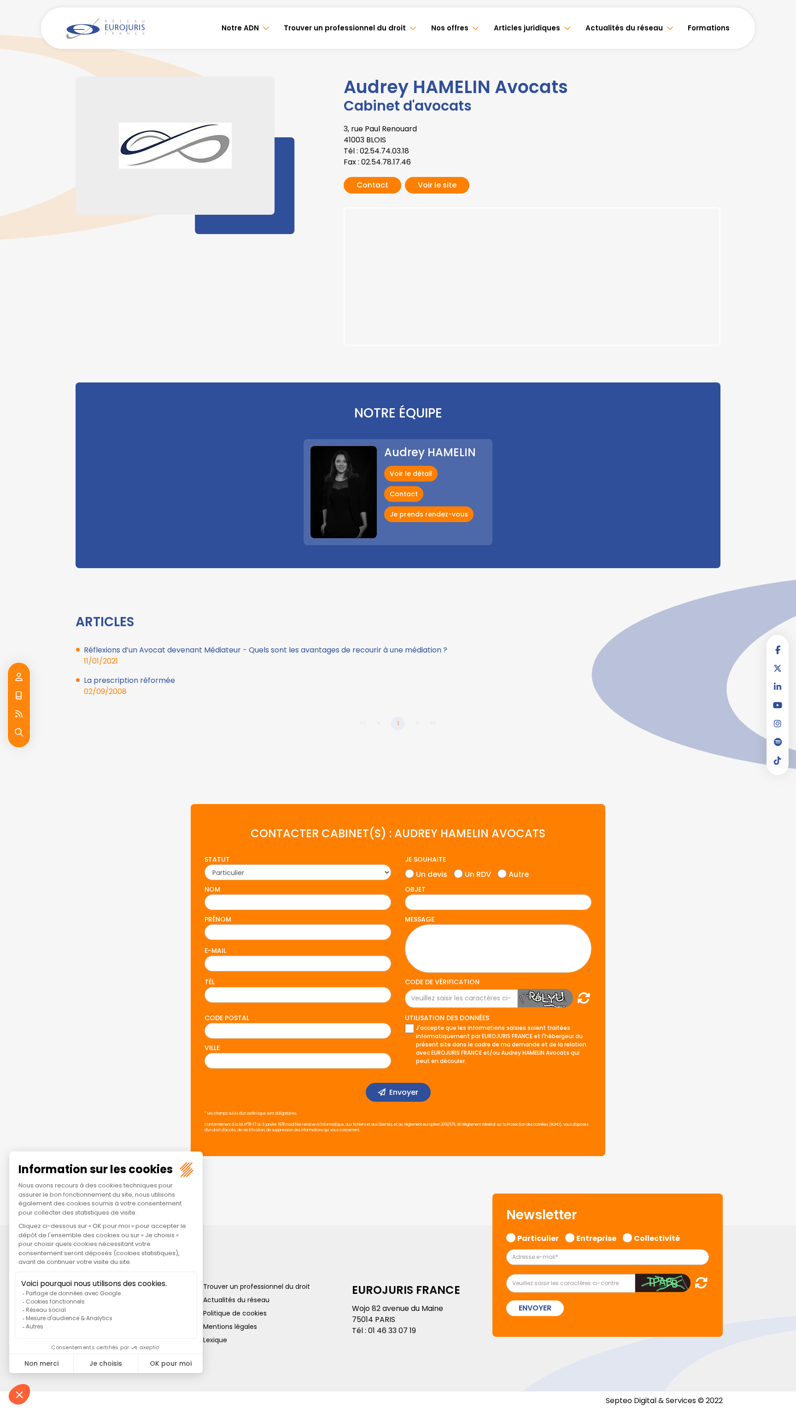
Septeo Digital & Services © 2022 (664, 1400)
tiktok (777, 760)
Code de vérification (442, 982)
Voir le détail (411, 473)
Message (419, 919)
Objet (415, 889)
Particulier (538, 1237)
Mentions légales (230, 1326)
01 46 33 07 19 (392, 1330)
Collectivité (657, 1237)
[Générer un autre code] (581, 998)
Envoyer (403, 1092)
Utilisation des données (447, 1017)
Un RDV (478, 873)
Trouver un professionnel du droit (345, 28)
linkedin (777, 686)
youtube (777, 705)
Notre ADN (240, 28)
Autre (519, 873)
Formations (709, 28)
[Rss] (19, 714)
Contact (372, 185)
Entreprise (596, 1237)
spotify (777, 741)
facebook (777, 649)
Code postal (227, 1017)
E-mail (215, 950)
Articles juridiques (527, 28)
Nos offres (449, 28)
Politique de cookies (235, 1313)
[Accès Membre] (19, 677)
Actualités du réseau (624, 28)
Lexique (215, 1340)
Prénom (218, 919)
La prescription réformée (129, 680)
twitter (777, 668)
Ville (212, 1047)
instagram (777, 723)
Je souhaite (425, 859)
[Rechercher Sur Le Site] (19, 732)
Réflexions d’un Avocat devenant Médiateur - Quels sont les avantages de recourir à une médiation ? (265, 650)
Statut (217, 859)
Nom (212, 889)
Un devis (431, 873)
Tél (210, 982)
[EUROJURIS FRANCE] (105, 28)
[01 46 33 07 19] (19, 695)
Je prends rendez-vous (429, 514)
